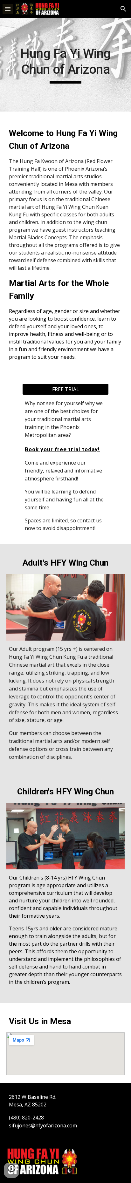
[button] (7, 8)
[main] (65, 64)
